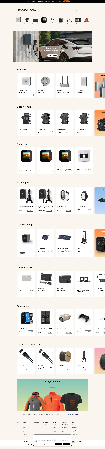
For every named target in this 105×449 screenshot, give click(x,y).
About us (73, 424)
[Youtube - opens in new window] (26, 441)
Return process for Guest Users (56, 416)
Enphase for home (25, 424)
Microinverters (54, 427)
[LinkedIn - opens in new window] (28, 441)
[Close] (70, 435)
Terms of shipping (47, 416)
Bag (27, 416)
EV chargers (24, 431)
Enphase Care (25, 434)
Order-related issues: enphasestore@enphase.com (41, 414)
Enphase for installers (55, 424)
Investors (73, 431)
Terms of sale (42, 416)
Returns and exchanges (35, 416)
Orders (30, 416)
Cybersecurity (74, 434)
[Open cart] (71, 1)
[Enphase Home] (28, 1)
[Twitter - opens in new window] (24, 441)
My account (24, 416)
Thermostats (25, 430)
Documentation (64, 427)
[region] (52, 440)
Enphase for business (36, 424)
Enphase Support (65, 424)
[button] (75, 1)
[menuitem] (71, 1)
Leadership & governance (76, 430)
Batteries (24, 427)
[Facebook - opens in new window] (23, 441)
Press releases (74, 427)
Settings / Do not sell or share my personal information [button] (73, 444)
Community (64, 430)
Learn (63, 431)
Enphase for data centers (46, 424)
